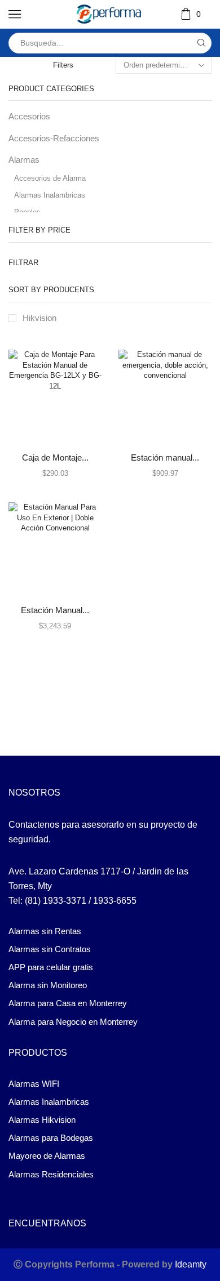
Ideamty (190, 1264)
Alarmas (23, 159)
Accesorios (29, 116)
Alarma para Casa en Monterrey (67, 1003)
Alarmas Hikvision (42, 1119)
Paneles (27, 212)
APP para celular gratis (50, 967)
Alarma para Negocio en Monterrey (73, 1021)
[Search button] (201, 43)
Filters (63, 65)
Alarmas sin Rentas (44, 931)
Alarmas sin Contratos (49, 949)
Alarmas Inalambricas (49, 195)
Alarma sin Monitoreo (47, 985)
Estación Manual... (55, 610)
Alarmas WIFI (33, 1083)
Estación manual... (165, 457)
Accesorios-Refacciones (53, 138)
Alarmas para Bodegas (50, 1137)
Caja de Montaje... (55, 457)
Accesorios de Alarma (50, 178)
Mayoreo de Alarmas (46, 1156)
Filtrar (23, 262)
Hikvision (39, 318)
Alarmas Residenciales (51, 1174)
